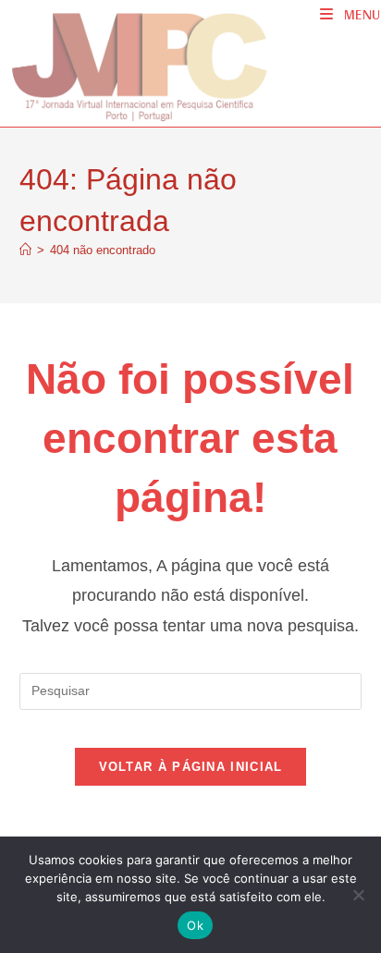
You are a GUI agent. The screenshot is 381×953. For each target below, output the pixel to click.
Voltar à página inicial (191, 767)
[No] (358, 895)
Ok (195, 925)
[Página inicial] (25, 250)
